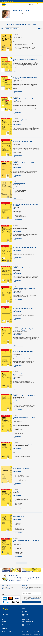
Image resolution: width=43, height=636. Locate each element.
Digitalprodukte (25, 614)
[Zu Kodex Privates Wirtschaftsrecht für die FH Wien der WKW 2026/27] (6, 546)
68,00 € (18, 484)
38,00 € (18, 52)
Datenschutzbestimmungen (35, 598)
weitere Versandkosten (27, 588)
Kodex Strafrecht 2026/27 (18, 516)
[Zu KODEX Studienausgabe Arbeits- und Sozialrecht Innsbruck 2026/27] (6, 274)
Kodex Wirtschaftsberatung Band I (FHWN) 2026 (23, 444)
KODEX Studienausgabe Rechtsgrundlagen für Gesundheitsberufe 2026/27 (23, 329)
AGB (38, 631)
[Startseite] (4, 4)
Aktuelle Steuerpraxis (26, 623)
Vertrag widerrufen (36, 634)
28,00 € (18, 461)
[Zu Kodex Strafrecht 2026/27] (6, 522)
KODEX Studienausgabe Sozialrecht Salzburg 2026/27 (25, 308)
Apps (23, 615)
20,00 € (18, 557)
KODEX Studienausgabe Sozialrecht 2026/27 (23, 120)
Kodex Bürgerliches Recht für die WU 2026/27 (23, 491)
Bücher (23, 608)
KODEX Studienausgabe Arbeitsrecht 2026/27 (23, 351)
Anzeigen (24, 617)
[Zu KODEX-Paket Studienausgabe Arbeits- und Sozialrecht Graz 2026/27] (6, 82)
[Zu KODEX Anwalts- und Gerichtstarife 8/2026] (6, 42)
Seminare (24, 612)
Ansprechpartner (5, 623)
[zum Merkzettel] (34, 4)
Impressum (24, 631)
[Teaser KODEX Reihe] (31, 570)
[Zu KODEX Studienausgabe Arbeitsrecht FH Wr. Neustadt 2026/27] (6, 379)
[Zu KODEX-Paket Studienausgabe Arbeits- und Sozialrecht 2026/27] (6, 64)
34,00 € (18, 281)
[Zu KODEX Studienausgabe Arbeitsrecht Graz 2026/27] (6, 233)
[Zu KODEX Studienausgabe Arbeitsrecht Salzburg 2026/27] (6, 253)
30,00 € (18, 437)
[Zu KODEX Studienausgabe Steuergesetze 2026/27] (6, 169)
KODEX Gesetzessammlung (27, 621)
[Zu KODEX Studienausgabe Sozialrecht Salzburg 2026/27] (6, 314)
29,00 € (18, 345)
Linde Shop (9, 1)
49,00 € (18, 198)
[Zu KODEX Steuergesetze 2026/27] (6, 189)
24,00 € (18, 509)
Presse (3, 627)
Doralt (14, 34)
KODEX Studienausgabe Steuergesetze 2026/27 (23, 162)
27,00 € (18, 71)
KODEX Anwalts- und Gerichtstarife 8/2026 (22, 36)
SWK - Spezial (24, 625)
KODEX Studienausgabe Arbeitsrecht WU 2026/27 (24, 395)
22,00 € (18, 92)
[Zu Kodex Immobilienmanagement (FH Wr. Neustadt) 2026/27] (6, 423)
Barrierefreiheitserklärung (31, 631)
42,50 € (18, 533)
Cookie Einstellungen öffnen (27, 634)
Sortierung (2, 28)
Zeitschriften (24, 611)
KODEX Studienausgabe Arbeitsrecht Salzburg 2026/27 (25, 247)
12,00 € (18, 239)
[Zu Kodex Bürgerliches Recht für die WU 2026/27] (6, 497)
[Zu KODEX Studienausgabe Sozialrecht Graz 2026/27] (6, 294)
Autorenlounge (4, 628)
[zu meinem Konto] (32, 4)
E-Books (23, 610)
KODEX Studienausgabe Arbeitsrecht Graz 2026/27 (24, 227)
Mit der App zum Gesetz (17, 38)
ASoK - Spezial (25, 627)
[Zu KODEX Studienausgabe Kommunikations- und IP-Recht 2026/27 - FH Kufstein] (6, 210)
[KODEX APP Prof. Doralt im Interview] (21, 577)
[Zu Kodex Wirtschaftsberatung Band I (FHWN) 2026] (6, 450)
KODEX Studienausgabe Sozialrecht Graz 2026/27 (24, 288)
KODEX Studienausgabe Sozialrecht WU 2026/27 (24, 141)
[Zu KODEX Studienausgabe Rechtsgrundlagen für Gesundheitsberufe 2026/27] (6, 335)
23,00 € (18, 220)
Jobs (2, 624)
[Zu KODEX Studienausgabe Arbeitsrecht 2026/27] (6, 357)
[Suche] (30, 4)
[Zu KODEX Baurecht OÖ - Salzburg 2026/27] (6, 474)
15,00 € (18, 134)
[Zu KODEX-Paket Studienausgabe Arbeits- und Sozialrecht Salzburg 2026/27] (6, 103)
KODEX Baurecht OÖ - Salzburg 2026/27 (22, 468)
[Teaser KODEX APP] (11, 570)
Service (3, 625)
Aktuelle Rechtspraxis (26, 624)
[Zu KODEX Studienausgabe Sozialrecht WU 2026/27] (6, 147)
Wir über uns (4, 621)
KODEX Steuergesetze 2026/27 (20, 183)
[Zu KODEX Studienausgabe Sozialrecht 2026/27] (6, 126)
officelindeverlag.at (6, 588)
